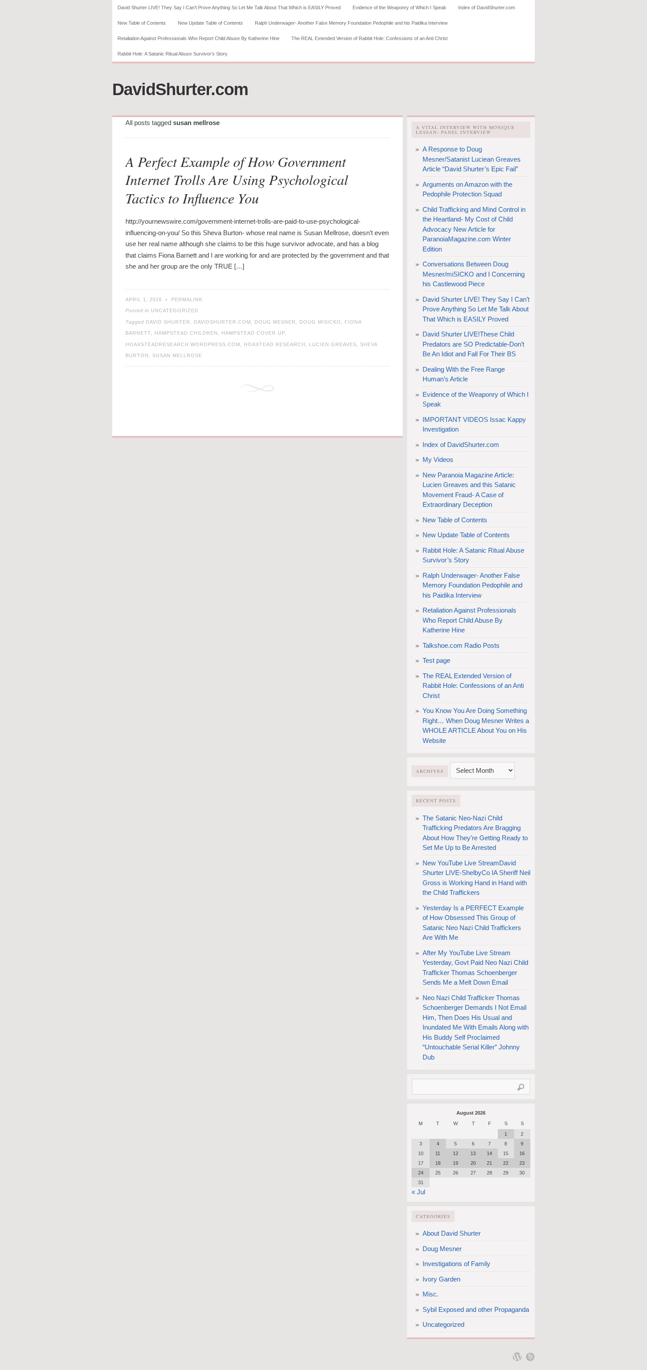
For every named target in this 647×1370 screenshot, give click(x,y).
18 (438, 1163)
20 (473, 1163)
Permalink (186, 299)
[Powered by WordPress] (517, 1356)
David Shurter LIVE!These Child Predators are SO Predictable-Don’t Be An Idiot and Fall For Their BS (473, 344)
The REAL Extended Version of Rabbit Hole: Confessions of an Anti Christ (369, 38)
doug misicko (320, 322)
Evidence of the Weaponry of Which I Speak (399, 7)
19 (455, 1163)
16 (522, 1153)
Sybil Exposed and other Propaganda (476, 1309)
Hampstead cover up (253, 333)
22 (505, 1163)
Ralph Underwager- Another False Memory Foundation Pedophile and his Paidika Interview (351, 23)
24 (420, 1172)
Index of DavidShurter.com (486, 7)
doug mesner (275, 322)
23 (522, 1163)
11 (437, 1153)
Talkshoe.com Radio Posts (461, 645)
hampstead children (186, 333)
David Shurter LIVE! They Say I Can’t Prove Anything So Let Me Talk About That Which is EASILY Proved (229, 7)
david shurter (168, 322)
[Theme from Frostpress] (530, 1356)
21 (489, 1163)
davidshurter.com (222, 322)
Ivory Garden (441, 1279)
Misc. (430, 1294)
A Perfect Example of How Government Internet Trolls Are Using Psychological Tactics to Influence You (236, 179)
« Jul (418, 1192)
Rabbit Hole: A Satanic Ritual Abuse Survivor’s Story (173, 53)
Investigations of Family (456, 1263)
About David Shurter (452, 1233)
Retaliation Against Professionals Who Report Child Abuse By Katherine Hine (198, 38)
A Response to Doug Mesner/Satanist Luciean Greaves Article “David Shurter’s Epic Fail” (472, 159)
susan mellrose (177, 355)
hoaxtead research (274, 344)
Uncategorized (175, 310)
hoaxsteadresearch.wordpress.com (182, 344)
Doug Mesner (442, 1248)
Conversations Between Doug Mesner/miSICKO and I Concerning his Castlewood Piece (474, 274)
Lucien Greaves (333, 344)
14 (489, 1153)
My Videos (438, 459)
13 (473, 1153)
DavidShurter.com (180, 89)
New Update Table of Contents (210, 23)
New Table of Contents (142, 23)
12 (455, 1153)
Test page (436, 660)
